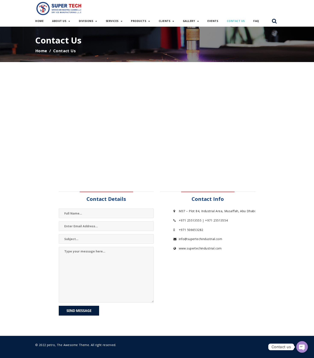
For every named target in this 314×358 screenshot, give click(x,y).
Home (39, 21)
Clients (164, 21)
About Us (59, 21)
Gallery (189, 21)
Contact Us (236, 21)
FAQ (256, 21)
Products (138, 21)
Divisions (86, 21)
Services (112, 21)
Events (212, 21)
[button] (274, 21)
